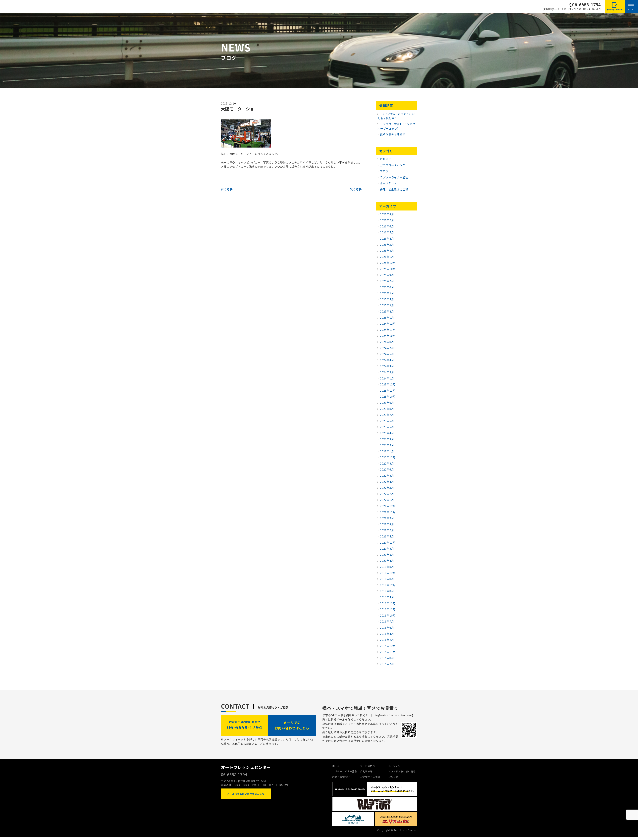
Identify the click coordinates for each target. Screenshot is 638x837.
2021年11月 (388, 512)
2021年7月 (387, 530)
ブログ (384, 171)
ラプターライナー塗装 (394, 177)
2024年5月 (387, 354)
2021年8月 (387, 524)
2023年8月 (387, 409)
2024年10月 (388, 336)
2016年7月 (387, 621)
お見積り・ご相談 (370, 776)
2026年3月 (387, 245)
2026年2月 (387, 251)
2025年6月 (387, 287)
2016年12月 (388, 603)
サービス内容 (367, 766)
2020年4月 (387, 561)
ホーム (336, 766)
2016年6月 (387, 627)
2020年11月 (388, 542)
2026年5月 (387, 232)
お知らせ (385, 159)
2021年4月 (387, 536)
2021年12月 (388, 506)
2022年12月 (388, 457)
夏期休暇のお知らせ (392, 134)
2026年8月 (387, 214)
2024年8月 (387, 342)
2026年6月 (387, 226)
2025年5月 (387, 293)
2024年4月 (387, 360)
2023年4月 (387, 433)
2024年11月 (388, 330)
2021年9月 (387, 518)
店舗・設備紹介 (341, 776)
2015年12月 (388, 646)
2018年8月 (387, 579)
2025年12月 (388, 263)
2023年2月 (387, 445)
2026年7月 (387, 220)
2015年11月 (388, 652)
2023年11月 (388, 390)
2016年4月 (387, 634)
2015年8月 (387, 658)
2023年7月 (387, 415)
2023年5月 (387, 427)
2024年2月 (387, 372)
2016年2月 (387, 640)
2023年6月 (387, 421)
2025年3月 (387, 305)
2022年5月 (387, 475)
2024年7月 (387, 348)
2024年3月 (387, 366)
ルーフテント (388, 183)
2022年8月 (387, 463)
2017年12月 (388, 585)
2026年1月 (387, 257)
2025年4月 (387, 299)
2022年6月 (387, 469)
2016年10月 (388, 615)
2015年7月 (387, 664)
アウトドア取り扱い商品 (402, 771)
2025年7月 (387, 281)
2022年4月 (387, 482)
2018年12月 (388, 573)
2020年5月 (387, 555)
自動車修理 (366, 771)
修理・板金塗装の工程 (394, 189)
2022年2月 (387, 494)
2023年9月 (387, 403)
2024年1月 (387, 378)
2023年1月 (387, 451)
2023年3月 (387, 439)
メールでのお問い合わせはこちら (292, 725)
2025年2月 (387, 311)
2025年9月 (387, 275)
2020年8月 (387, 548)
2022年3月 (387, 488)
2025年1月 (387, 317)
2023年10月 (388, 396)
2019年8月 (387, 567)
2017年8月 (387, 591)
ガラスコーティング (392, 165)
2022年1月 (387, 500)
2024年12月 (388, 323)
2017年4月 (387, 597)
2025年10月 (388, 269)
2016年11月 (388, 609)
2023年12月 (388, 384)
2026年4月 (387, 238)
